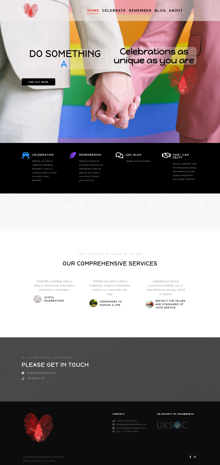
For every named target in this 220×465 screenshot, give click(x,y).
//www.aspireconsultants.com (130, 428)
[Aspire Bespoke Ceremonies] (30, 10)
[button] (38, 81)
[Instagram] (195, 457)
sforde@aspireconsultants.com (131, 424)
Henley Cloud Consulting (43, 460)
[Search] (192, 10)
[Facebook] (190, 457)
